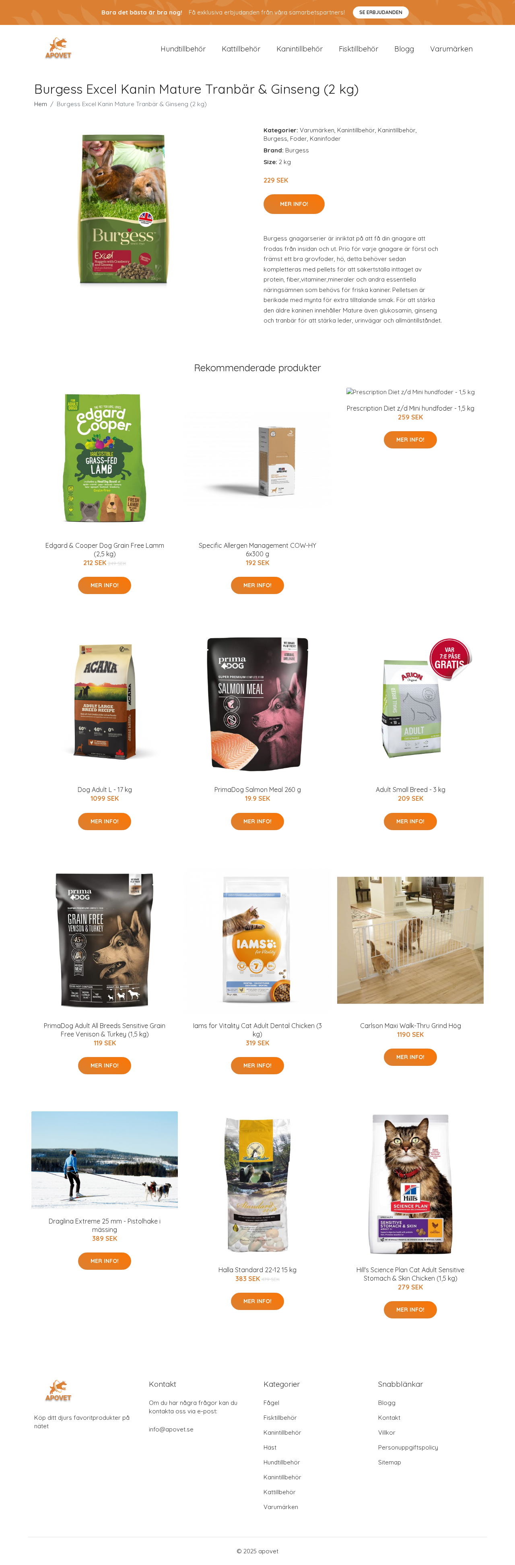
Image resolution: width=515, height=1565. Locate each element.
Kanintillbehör (299, 48)
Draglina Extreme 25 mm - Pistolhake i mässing (105, 1225)
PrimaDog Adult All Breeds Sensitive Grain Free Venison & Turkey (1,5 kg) (104, 1030)
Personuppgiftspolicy (408, 1447)
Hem (40, 104)
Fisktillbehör (358, 48)
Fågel (271, 1403)
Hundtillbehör (183, 48)
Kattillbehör (241, 48)
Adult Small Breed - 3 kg (410, 790)
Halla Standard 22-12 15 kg (257, 1270)
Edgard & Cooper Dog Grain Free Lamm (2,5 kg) (104, 549)
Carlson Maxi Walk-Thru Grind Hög (410, 1026)
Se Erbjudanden (380, 12)
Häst (270, 1447)
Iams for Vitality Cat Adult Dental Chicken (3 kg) (257, 1030)
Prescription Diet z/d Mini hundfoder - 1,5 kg (410, 408)
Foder (298, 138)
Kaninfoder (325, 138)
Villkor (387, 1432)
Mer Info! (294, 204)
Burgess (275, 138)
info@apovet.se (171, 1429)
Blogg (404, 48)
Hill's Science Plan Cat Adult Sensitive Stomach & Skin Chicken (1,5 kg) (410, 1274)
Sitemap (389, 1462)
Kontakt (389, 1417)
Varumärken (451, 48)
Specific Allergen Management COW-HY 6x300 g (257, 549)
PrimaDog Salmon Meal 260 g (257, 790)
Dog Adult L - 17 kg (105, 790)
